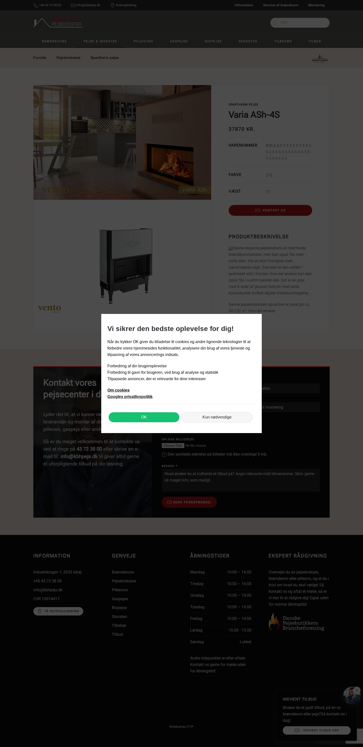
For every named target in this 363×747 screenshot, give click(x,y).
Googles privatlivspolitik (130, 397)
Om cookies (118, 390)
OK (144, 417)
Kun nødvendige (217, 417)
